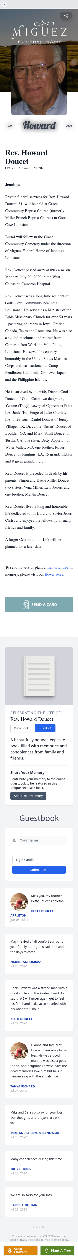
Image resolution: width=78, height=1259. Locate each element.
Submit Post (39, 870)
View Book (21, 728)
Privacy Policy (27, 1240)
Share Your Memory (28, 796)
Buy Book (45, 728)
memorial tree (57, 567)
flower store (54, 574)
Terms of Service (51, 1240)
